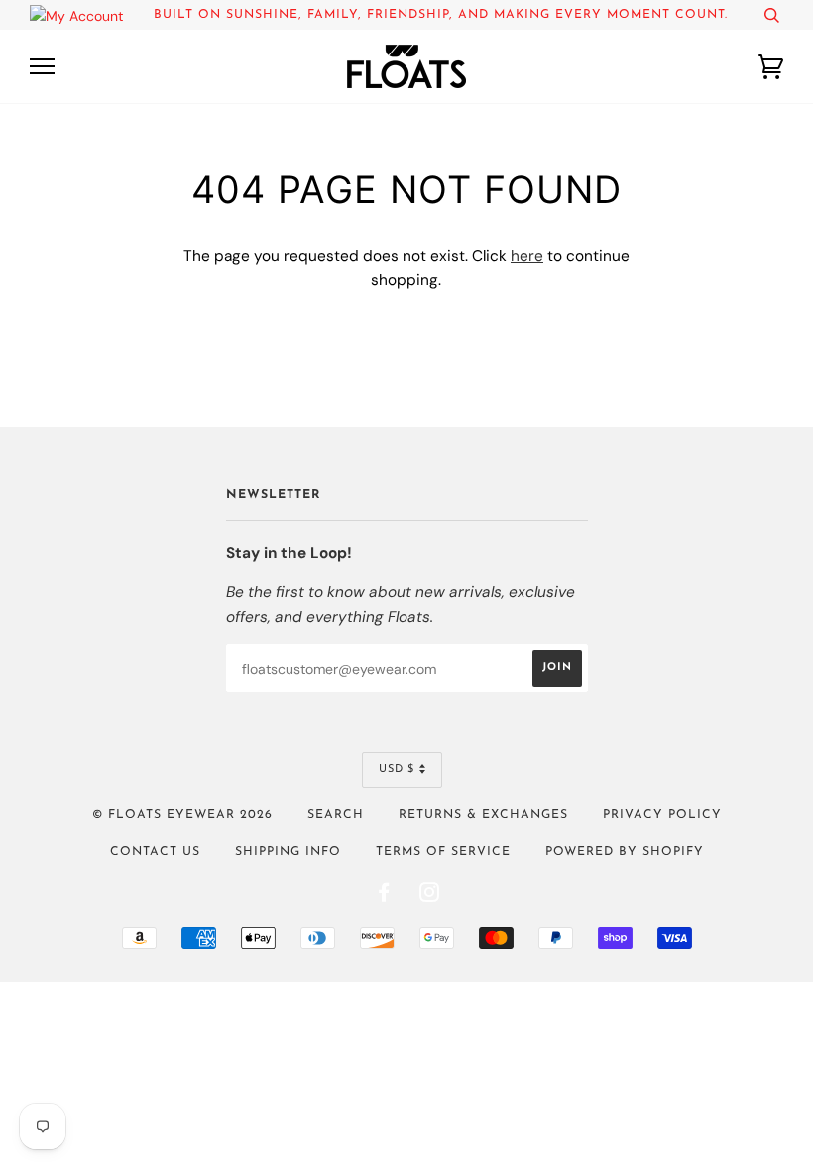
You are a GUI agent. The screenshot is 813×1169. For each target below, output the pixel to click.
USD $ (396, 769)
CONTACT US (155, 852)
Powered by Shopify (624, 852)
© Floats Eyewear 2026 (182, 815)
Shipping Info (288, 852)
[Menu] (42, 66)
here (527, 256)
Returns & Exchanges (483, 815)
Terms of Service (443, 852)
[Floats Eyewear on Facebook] (384, 897)
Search (335, 815)
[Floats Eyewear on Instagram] (429, 897)
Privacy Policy (662, 815)
